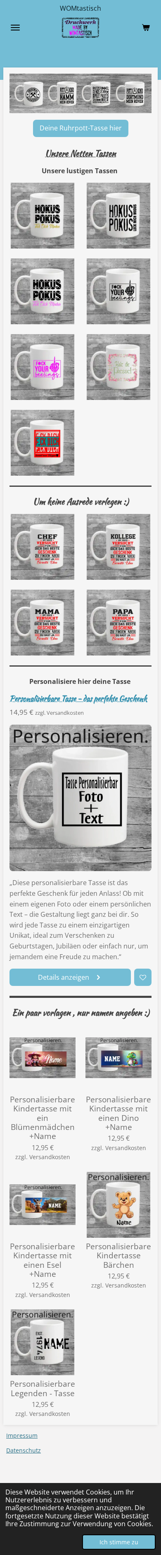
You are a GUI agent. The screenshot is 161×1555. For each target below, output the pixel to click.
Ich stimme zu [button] (118, 1542)
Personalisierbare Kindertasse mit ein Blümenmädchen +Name (42, 1118)
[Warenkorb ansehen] (146, 27)
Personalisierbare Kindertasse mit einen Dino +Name (118, 1113)
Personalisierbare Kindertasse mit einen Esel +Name (42, 1260)
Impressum (22, 1435)
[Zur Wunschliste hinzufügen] (143, 977)
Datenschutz (23, 1450)
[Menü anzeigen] (15, 27)
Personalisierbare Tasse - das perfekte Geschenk (78, 698)
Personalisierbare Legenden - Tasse (42, 1388)
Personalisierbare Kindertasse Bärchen (118, 1255)
